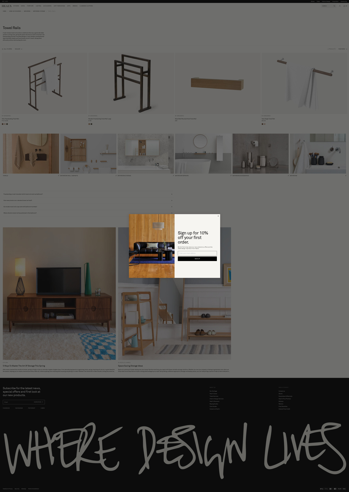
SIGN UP (197, 258)
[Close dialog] (218, 216)
